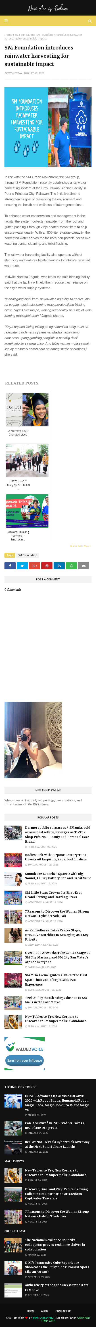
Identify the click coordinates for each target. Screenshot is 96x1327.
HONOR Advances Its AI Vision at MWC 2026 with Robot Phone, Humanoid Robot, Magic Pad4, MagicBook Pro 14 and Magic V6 (57, 1103)
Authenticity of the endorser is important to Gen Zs (57, 1287)
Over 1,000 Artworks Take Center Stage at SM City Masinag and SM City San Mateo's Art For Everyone (57, 957)
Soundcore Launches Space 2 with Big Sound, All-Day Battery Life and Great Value (58, 876)
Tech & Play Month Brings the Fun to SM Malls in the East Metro (56, 1000)
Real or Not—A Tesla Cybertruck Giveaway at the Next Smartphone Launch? (57, 1144)
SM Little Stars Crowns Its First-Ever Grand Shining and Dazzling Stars (53, 895)
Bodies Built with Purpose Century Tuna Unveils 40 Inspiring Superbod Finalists (56, 857)
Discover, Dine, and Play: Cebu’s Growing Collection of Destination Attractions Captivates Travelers (56, 1194)
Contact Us (63, 1311)
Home (8, 35)
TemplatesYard (43, 1317)
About (45, 1311)
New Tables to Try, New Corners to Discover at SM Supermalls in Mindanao (56, 1019)
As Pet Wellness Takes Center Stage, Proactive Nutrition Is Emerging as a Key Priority (57, 935)
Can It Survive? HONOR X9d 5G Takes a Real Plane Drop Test (55, 1125)
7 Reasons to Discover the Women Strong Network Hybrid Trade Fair (57, 914)
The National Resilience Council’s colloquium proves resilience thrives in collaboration (55, 1244)
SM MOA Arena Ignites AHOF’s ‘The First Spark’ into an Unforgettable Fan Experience (56, 979)
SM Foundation (24, 35)
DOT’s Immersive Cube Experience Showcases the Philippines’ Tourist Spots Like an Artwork (57, 1267)
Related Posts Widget (80, 545)
